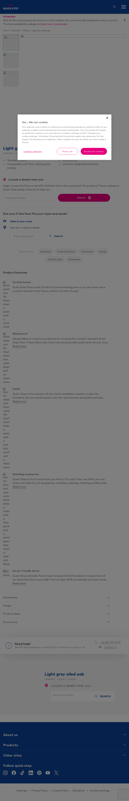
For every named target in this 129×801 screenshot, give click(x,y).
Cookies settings (32, 151)
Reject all (67, 151)
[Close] (107, 117)
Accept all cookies (94, 151)
